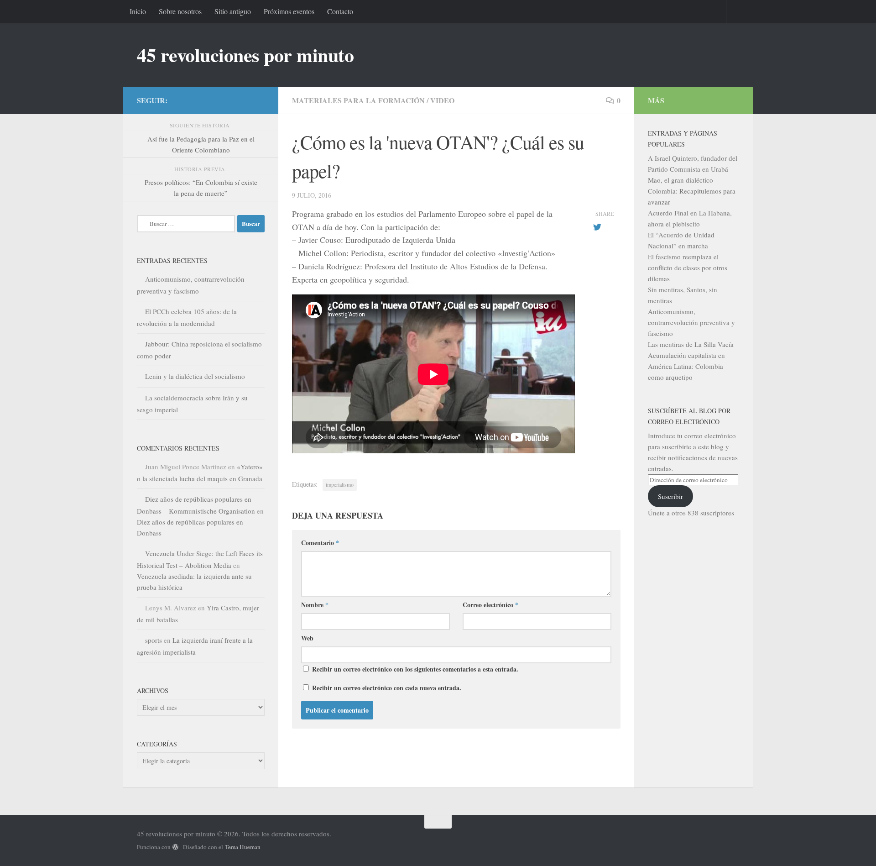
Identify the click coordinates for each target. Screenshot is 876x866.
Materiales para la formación (358, 100)
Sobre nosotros (180, 11)
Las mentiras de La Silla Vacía (691, 344)
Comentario (320, 542)
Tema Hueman (243, 847)
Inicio (138, 11)
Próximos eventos (289, 11)
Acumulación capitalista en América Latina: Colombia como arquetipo (686, 366)
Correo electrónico (490, 604)
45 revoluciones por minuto (245, 54)
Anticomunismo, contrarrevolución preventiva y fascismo (691, 322)
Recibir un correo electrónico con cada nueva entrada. (386, 688)
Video (442, 100)
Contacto (340, 11)
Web (307, 638)
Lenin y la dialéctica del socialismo (195, 376)
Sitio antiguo (232, 11)
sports (153, 640)
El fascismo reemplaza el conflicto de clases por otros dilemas (687, 267)
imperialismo (340, 484)
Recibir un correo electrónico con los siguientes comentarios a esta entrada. (415, 669)
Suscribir (670, 496)
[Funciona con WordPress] (175, 847)
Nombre (314, 604)
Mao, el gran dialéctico (680, 179)
